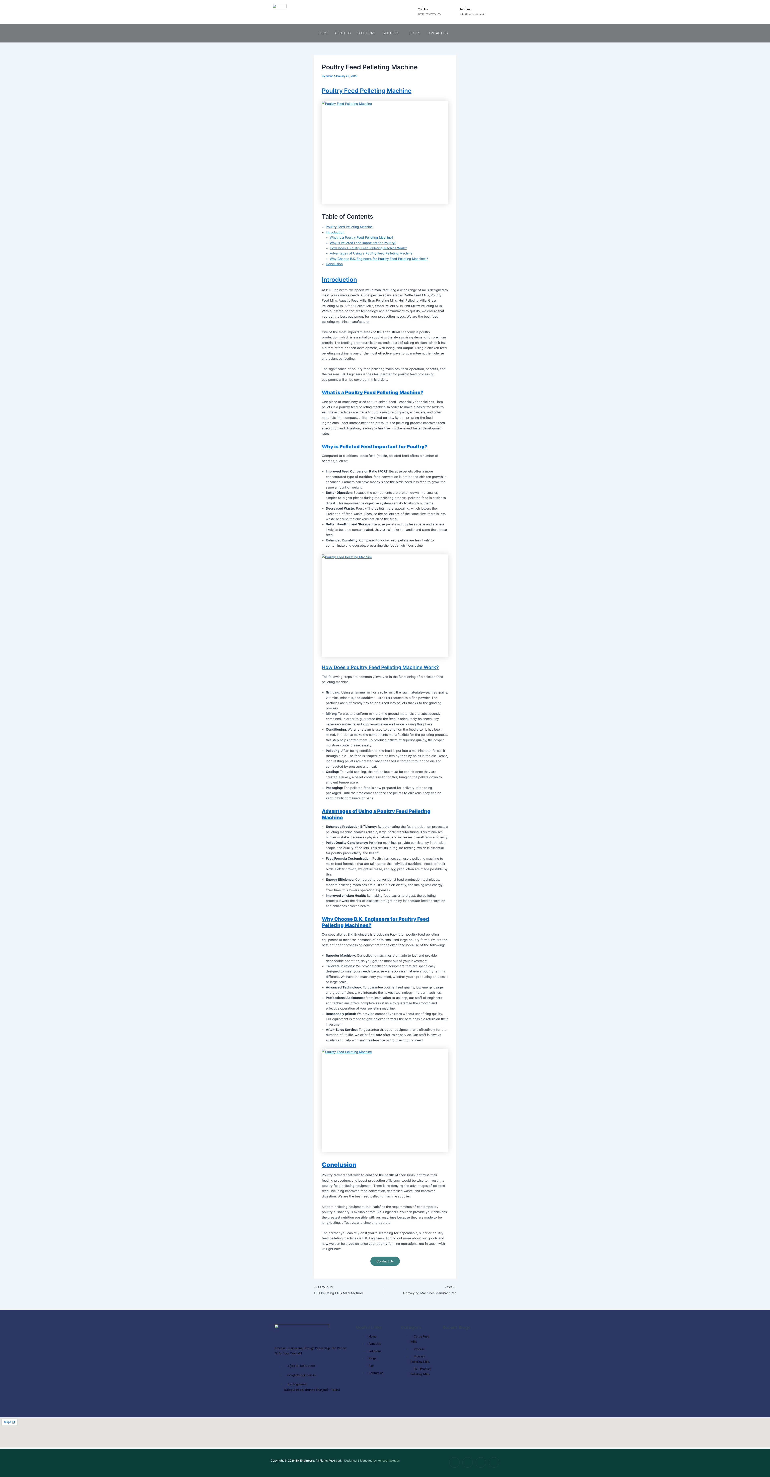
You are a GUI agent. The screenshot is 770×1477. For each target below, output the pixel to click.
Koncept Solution (389, 1460)
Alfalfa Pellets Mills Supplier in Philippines (469, 1347)
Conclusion (334, 264)
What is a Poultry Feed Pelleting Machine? (361, 237)
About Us (342, 33)
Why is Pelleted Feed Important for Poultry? (363, 243)
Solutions (366, 33)
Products (390, 33)
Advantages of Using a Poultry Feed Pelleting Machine (371, 253)
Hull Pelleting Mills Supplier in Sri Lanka (467, 1397)
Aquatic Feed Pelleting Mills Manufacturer (469, 1372)
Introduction (335, 232)
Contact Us (437, 33)
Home (323, 33)
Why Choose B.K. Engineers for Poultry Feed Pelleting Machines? (379, 259)
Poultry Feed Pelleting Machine (366, 90)
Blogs (414, 33)
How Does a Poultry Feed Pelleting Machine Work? (368, 248)
